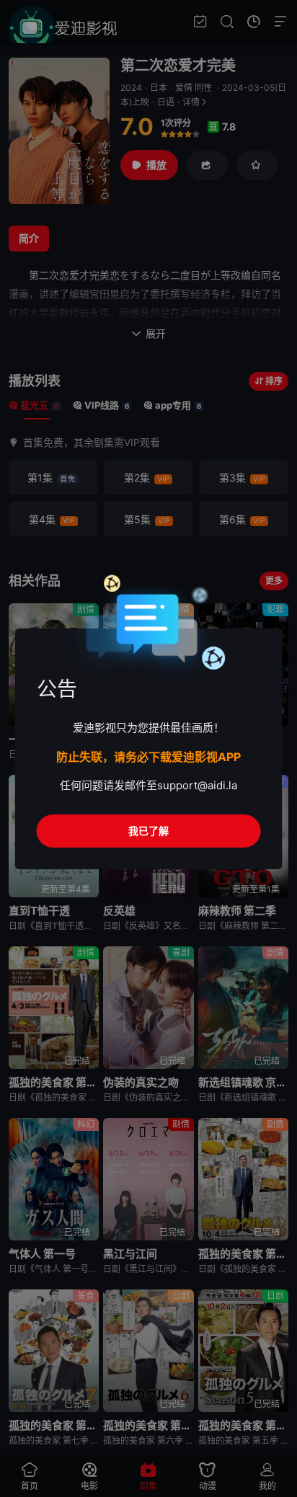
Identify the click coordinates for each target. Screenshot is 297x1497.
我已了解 (148, 831)
